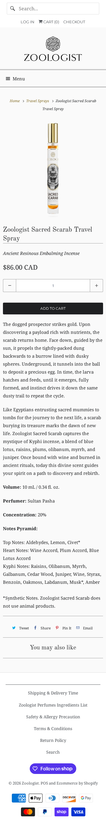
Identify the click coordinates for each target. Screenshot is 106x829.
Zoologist (30, 783)
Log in (27, 21)
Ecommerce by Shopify (77, 783)
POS (44, 783)
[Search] (13, 8)
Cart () (50, 21)
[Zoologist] (53, 50)
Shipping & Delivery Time (53, 693)
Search (53, 752)
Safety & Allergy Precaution (53, 716)
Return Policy (53, 740)
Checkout (74, 21)
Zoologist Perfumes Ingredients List (53, 705)
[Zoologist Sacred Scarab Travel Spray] (53, 168)
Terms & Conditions (53, 728)
